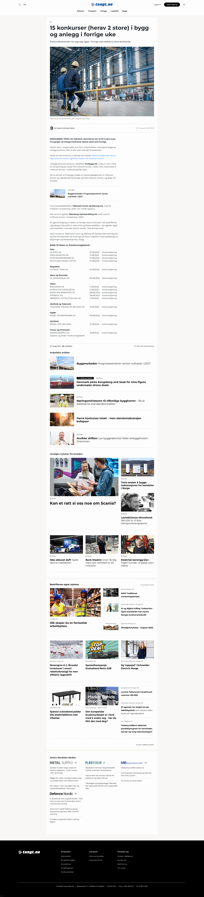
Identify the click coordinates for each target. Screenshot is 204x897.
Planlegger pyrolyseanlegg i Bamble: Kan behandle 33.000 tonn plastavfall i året (102, 785)
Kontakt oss (121, 860)
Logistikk (114, 11)
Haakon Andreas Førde (65, 128)
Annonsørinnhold (95, 860)
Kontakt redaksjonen (125, 856)
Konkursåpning (109, 252)
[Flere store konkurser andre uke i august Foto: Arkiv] (102, 81)
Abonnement (66, 856)
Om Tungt (121, 868)
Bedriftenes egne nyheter (64, 584)
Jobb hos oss (122, 864)
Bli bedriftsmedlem (68, 860)
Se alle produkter (67, 872)
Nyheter (80, 11)
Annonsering (66, 864)
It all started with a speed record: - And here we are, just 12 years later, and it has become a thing (66, 801)
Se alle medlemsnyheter (145, 745)
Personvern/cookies (96, 856)
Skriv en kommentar (145, 346)
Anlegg (103, 11)
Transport (92, 11)
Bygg (124, 11)
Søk (24, 5)
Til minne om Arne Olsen (131, 781)
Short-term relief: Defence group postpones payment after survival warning (64, 811)
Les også (71, 190)
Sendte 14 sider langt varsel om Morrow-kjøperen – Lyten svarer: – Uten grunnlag (64, 770)
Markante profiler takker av (132, 768)
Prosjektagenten (67, 868)
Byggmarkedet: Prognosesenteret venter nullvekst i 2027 (88, 195)
